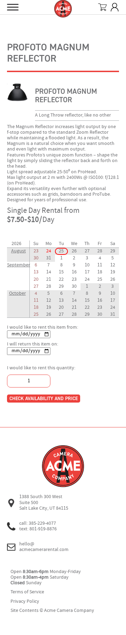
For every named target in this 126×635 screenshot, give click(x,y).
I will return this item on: (32, 344)
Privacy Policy (24, 601)
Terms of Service (27, 592)
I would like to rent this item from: (42, 327)
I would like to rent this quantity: (41, 368)
